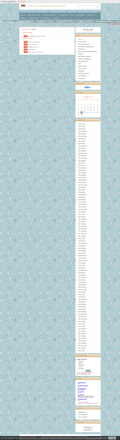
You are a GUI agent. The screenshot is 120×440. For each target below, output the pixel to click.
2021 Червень (82, 336)
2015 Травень (82, 172)
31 (81, 114)
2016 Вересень (82, 204)
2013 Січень (81, 124)
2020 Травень (82, 304)
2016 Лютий (81, 192)
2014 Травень (82, 151)
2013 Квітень (82, 129)
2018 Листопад (82, 260)
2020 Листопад (82, 319)
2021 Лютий (81, 326)
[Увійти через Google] (90, 87)
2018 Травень (82, 248)
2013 (28, 29)
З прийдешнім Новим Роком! (36, 36)
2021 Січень (81, 324)
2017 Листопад (82, 233)
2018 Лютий (81, 241)
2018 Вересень (82, 255)
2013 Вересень (82, 131)
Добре (80, 363)
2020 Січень (81, 294)
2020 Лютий (81, 297)
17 (81, 109)
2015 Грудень (82, 187)
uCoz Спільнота (82, 414)
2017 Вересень (82, 229)
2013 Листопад (82, 136)
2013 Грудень (82, 138)
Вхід (91, 30)
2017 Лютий (81, 216)
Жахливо (81, 368)
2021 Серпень (82, 338)
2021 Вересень (82, 341)
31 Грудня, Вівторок (26, 32)
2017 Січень (81, 214)
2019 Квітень (82, 272)
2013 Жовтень (82, 133)
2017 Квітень (82, 221)
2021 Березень (82, 328)
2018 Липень (82, 253)
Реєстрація (86, 30)
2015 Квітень (82, 170)
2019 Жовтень (82, 287)
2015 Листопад (82, 185)
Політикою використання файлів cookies (95, 438)
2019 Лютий (81, 267)
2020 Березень (82, 299)
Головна (23, 29)
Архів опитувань (89, 372)
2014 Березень (82, 146)
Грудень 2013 (88, 96)
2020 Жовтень (82, 316)
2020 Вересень (82, 314)
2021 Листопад (82, 345)
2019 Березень (82, 270)
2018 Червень (82, 250)
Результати (80, 372)
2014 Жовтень (82, 155)
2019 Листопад (82, 289)
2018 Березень (82, 243)
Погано (81, 366)
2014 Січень (81, 141)
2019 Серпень (82, 282)
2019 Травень (82, 275)
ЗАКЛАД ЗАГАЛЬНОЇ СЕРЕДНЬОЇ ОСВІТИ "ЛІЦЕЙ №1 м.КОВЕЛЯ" (46, 6)
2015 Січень (81, 163)
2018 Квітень (82, 246)
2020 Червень (82, 306)
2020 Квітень (82, 302)
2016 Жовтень (82, 207)
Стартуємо (31, 49)
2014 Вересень (82, 153)
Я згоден (112, 438)
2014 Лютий (81, 143)
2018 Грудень (82, 263)
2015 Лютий (81, 165)
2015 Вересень (82, 180)
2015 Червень (82, 175)
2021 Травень (82, 333)
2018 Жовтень (82, 258)
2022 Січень (81, 350)
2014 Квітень (82, 148)
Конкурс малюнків (33, 42)
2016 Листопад (82, 209)
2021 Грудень (82, 348)
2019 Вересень (82, 285)
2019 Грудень (82, 292)
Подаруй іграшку (33, 47)
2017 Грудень (82, 236)
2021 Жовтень (82, 343)
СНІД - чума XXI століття (35, 52)
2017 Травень (82, 224)
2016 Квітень (82, 197)
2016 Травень (82, 199)
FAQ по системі (82, 417)
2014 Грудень (82, 160)
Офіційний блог (82, 412)
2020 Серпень (82, 311)
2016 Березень (82, 194)
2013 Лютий (81, 126)
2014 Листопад (82, 158)
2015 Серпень (82, 177)
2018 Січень (81, 238)
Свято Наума (32, 44)
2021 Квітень (82, 331)
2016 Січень (81, 190)
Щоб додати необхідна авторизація (88, 403)
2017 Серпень (82, 226)
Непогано (81, 365)
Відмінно (81, 361)
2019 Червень (82, 277)
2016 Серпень (82, 202)
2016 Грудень (82, 211)
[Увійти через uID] (86, 87)
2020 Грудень (82, 321)
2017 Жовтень (82, 231)
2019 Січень (81, 265)
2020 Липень (82, 309)
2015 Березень (82, 168)
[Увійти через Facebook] (88, 87)
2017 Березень (82, 219)
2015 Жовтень (82, 182)
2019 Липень (82, 280)
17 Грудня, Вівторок (26, 38)
